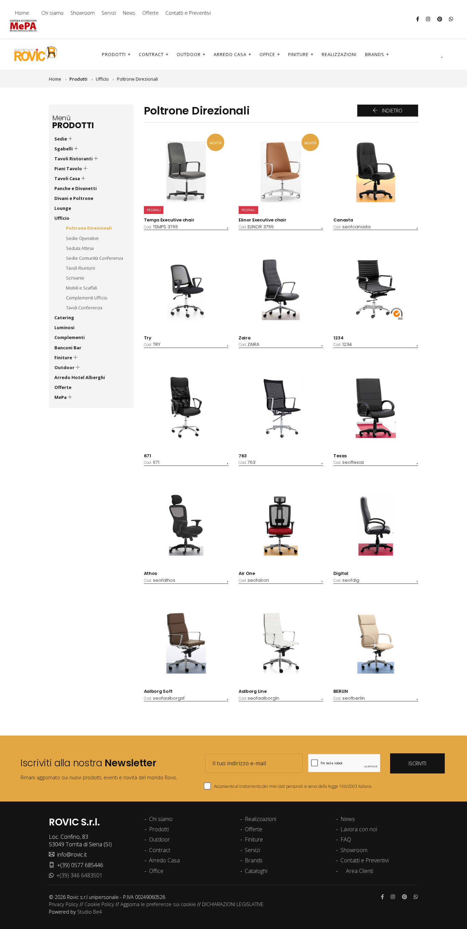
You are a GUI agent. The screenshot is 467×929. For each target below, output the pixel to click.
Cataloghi (256, 871)
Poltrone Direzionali (137, 79)
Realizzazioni (339, 54)
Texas (340, 456)
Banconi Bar (67, 348)
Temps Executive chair (169, 220)
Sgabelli (64, 149)
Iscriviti (417, 763)
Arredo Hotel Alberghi (79, 377)
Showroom (82, 13)
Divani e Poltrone (73, 198)
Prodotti (114, 54)
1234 (338, 338)
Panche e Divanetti (75, 188)
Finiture (298, 54)
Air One (247, 573)
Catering (64, 317)
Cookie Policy (99, 904)
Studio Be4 (89, 911)
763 (243, 456)
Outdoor (189, 54)
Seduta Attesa (80, 248)
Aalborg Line (252, 691)
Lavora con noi (359, 829)
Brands (374, 54)
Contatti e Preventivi (188, 13)
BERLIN (340, 691)
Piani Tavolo (68, 168)
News (129, 13)
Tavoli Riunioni (80, 268)
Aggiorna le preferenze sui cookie (158, 904)
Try (147, 338)
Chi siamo (52, 13)
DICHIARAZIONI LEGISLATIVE (233, 904)
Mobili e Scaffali (81, 288)
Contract (151, 54)
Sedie (61, 139)
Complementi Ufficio (86, 298)
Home (22, 13)
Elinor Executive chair (262, 220)
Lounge (62, 208)
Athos (150, 573)
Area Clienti (359, 871)
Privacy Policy (63, 904)
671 (147, 456)
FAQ (346, 839)
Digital (340, 573)
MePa (61, 397)
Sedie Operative (82, 238)
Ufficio (102, 79)
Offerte (150, 13)
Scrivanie (75, 278)
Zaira (245, 338)
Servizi (109, 13)
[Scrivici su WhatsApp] (451, 19)
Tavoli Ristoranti (74, 159)
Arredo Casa (230, 54)
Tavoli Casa (67, 178)
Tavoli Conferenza (84, 308)
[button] (432, 54)
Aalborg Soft (158, 691)
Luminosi (64, 327)
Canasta (343, 220)
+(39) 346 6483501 (78, 875)
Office (267, 54)
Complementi (69, 337)
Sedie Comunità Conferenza (94, 258)
